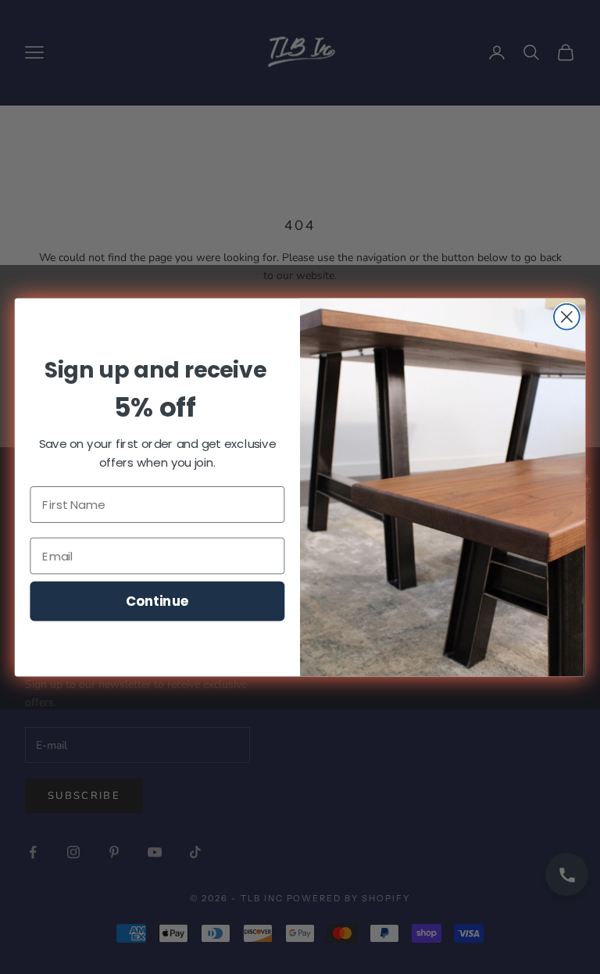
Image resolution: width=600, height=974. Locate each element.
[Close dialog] (567, 316)
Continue (157, 600)
